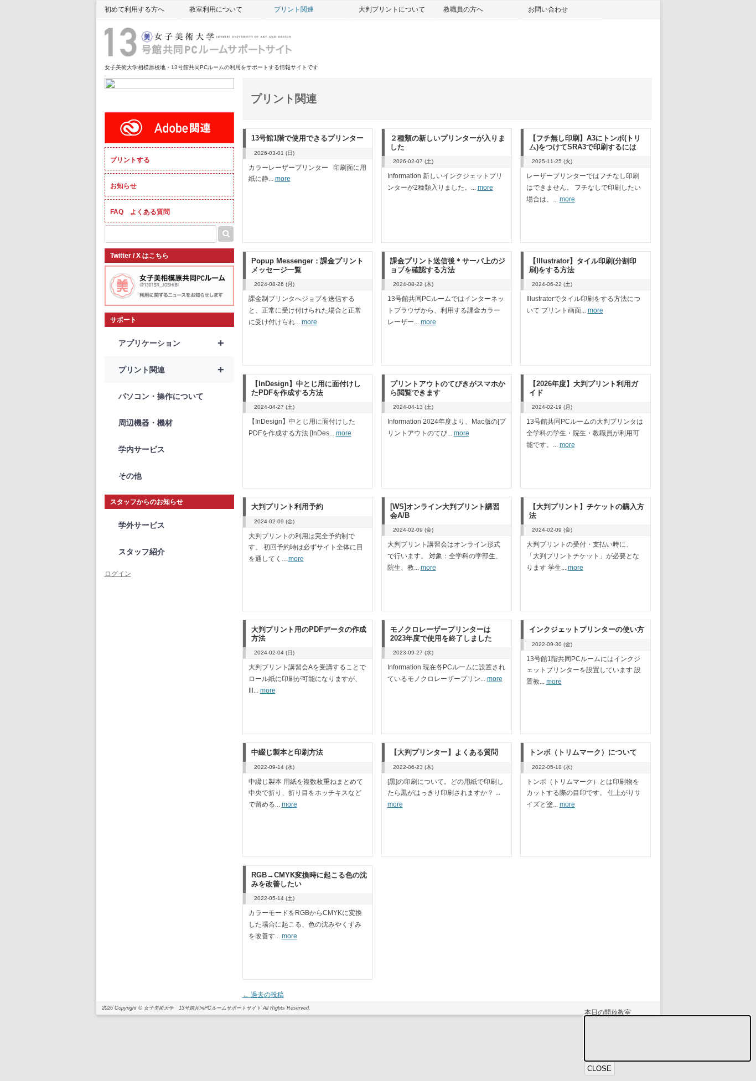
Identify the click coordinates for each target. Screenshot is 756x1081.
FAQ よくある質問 (140, 212)
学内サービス (141, 449)
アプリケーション (171, 343)
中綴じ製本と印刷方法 (287, 752)
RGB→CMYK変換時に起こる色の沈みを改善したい (309, 879)
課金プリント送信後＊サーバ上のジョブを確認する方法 (447, 265)
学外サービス (141, 525)
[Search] (226, 234)
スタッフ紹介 (141, 551)
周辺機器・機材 (145, 422)
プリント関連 (294, 9)
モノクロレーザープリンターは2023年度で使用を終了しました (441, 633)
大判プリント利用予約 (287, 506)
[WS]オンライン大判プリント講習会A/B (445, 510)
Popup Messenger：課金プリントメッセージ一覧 (307, 265)
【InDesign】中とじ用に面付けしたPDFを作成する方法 (306, 388)
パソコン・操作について (161, 396)
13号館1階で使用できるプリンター (307, 138)
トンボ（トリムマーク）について (583, 752)
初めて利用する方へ (134, 9)
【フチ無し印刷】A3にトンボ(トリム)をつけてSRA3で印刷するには (585, 142)
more (283, 179)
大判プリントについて (392, 9)
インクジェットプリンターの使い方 (586, 629)
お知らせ (123, 186)
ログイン (118, 574)
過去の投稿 (263, 995)
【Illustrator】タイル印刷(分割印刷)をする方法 (582, 265)
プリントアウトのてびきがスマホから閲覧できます (447, 388)
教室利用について (215, 9)
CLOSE (599, 1068)
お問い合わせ (548, 9)
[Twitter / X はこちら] (169, 304)
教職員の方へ (463, 9)
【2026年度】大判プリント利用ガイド (583, 388)
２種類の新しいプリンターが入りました (447, 142)
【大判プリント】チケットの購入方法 (586, 510)
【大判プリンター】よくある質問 (444, 752)
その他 (130, 475)
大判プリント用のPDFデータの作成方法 (308, 633)
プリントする (130, 160)
